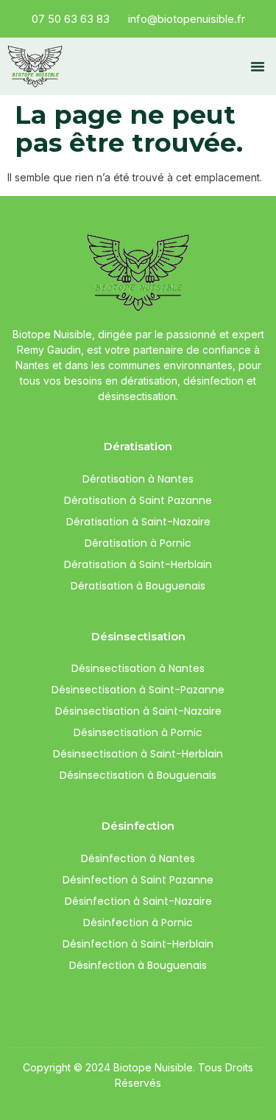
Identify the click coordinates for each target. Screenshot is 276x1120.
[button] (258, 66)
